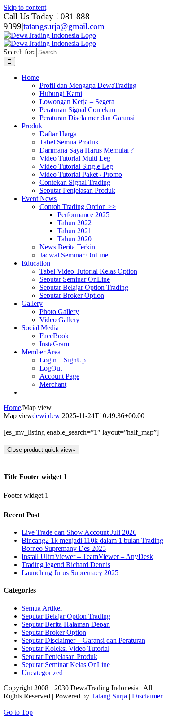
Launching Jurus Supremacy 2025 (70, 572)
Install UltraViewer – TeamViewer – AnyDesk (87, 556)
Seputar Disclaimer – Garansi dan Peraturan (83, 640)
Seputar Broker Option (54, 632)
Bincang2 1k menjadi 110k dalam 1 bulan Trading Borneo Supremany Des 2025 (92, 544)
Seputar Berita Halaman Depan (66, 624)
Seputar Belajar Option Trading (66, 616)
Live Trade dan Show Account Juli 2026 (79, 532)
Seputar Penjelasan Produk (59, 656)
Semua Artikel (42, 608)
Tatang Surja (109, 696)
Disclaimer (147, 696)
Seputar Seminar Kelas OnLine (66, 664)
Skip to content (25, 7)
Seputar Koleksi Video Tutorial (65, 648)
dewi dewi (47, 415)
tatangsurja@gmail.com (64, 26)
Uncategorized (42, 672)
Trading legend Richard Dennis (66, 564)
